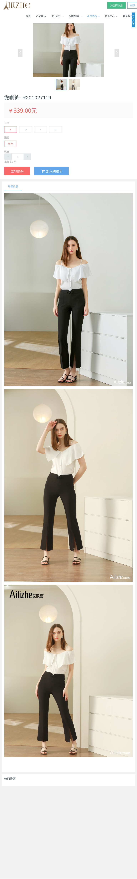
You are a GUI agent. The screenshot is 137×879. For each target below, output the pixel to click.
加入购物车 (54, 171)
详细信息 (13, 186)
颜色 (6, 137)
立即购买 (17, 171)
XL (55, 129)
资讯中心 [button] (110, 16)
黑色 (10, 143)
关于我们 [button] (56, 16)
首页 (28, 16)
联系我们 (128, 16)
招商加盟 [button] (74, 16)
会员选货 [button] (92, 16)
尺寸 (6, 123)
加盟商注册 (116, 5)
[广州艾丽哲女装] (16, 5)
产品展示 (41, 16)
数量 (6, 151)
